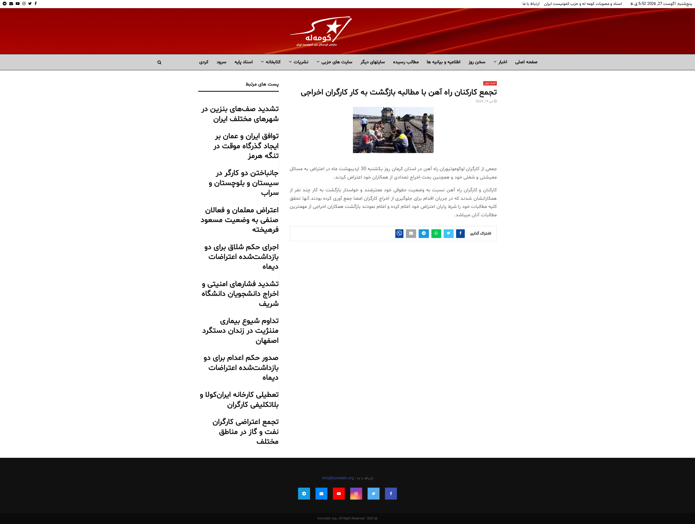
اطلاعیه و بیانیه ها (443, 62)
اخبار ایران (490, 83)
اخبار (502, 62)
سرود (221, 62)
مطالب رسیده (406, 62)
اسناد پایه (244, 62)
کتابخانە (273, 62)
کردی (203, 62)
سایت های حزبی (336, 62)
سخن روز (477, 62)
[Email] (321, 494)
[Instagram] (356, 494)
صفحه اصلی (526, 62)
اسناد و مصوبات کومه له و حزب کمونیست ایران (583, 4)
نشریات (301, 62)
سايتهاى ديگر (373, 62)
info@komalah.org (338, 478)
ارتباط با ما (531, 4)
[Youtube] (339, 494)
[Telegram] (304, 494)
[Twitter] (374, 494)
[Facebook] (391, 494)
